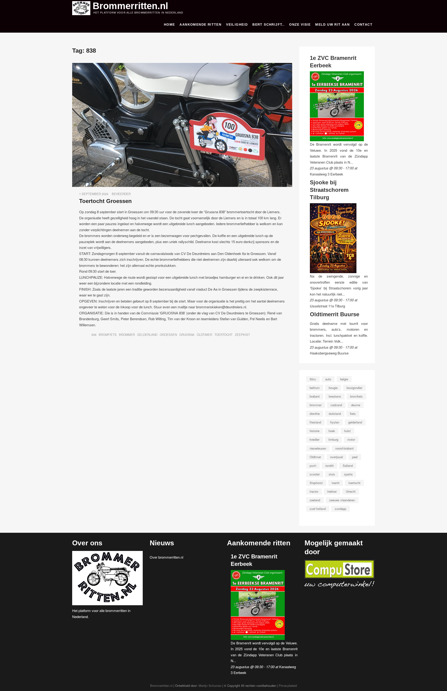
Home (169, 24)
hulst (347, 431)
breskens (335, 396)
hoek (331, 431)
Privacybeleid (288, 685)
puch (313, 465)
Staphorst (316, 483)
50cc (313, 379)
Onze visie (300, 24)
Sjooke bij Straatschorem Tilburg (329, 189)
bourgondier (354, 387)
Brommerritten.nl (130, 5)
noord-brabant (344, 448)
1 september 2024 (93, 194)
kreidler (314, 439)
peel (355, 457)
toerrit (335, 483)
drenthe (315, 413)
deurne (355, 405)
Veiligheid (237, 24)
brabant (315, 396)
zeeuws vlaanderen (342, 500)
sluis (332, 474)
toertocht (223, 334)
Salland (348, 465)
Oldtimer (204, 334)
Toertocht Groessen (105, 201)
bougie (333, 387)
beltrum (315, 387)
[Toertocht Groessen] (182, 65)
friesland (315, 422)
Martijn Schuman (210, 685)
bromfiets (108, 334)
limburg (333, 439)
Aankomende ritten (200, 24)
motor (351, 439)
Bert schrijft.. (268, 24)
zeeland (315, 500)
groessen (168, 334)
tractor (314, 491)
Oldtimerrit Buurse (334, 314)
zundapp (340, 508)
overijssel (336, 457)
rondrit (329, 465)
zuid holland (318, 508)
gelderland (147, 334)
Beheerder (121, 194)
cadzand (336, 405)
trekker (332, 491)
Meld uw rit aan (332, 24)
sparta (348, 474)
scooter (315, 474)
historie (314, 431)
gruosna (186, 334)
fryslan (334, 422)
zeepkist (242, 334)
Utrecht (351, 491)
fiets (353, 413)
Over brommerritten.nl (166, 557)
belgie (344, 379)
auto (328, 379)
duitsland (335, 413)
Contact (363, 24)
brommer (127, 334)
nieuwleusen (318, 448)
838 (93, 334)
